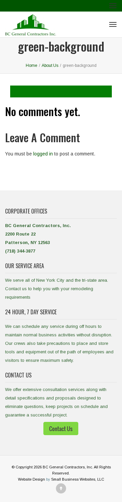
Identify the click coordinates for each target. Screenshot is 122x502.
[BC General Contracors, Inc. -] (30, 24)
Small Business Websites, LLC (77, 479)
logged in (43, 153)
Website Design (31, 479)
